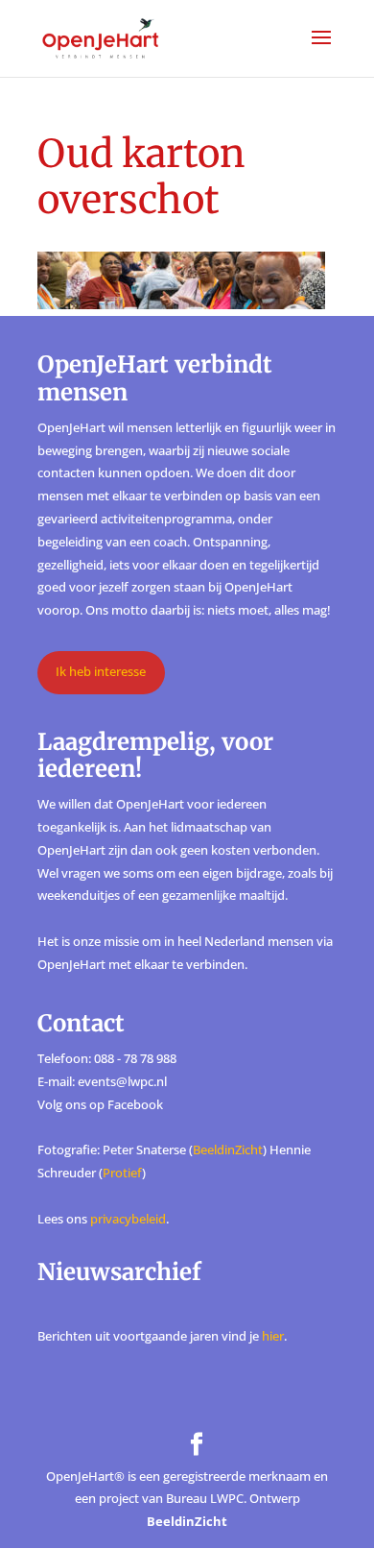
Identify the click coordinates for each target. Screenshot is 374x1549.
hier (273, 1335)
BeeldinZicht (228, 1149)
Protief (122, 1172)
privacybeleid (128, 1218)
